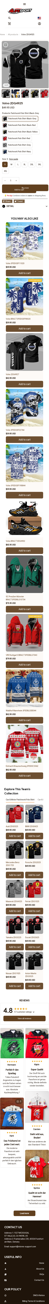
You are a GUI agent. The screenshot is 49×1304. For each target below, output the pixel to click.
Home (2, 34)
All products (13, 34)
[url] (23, 1246)
